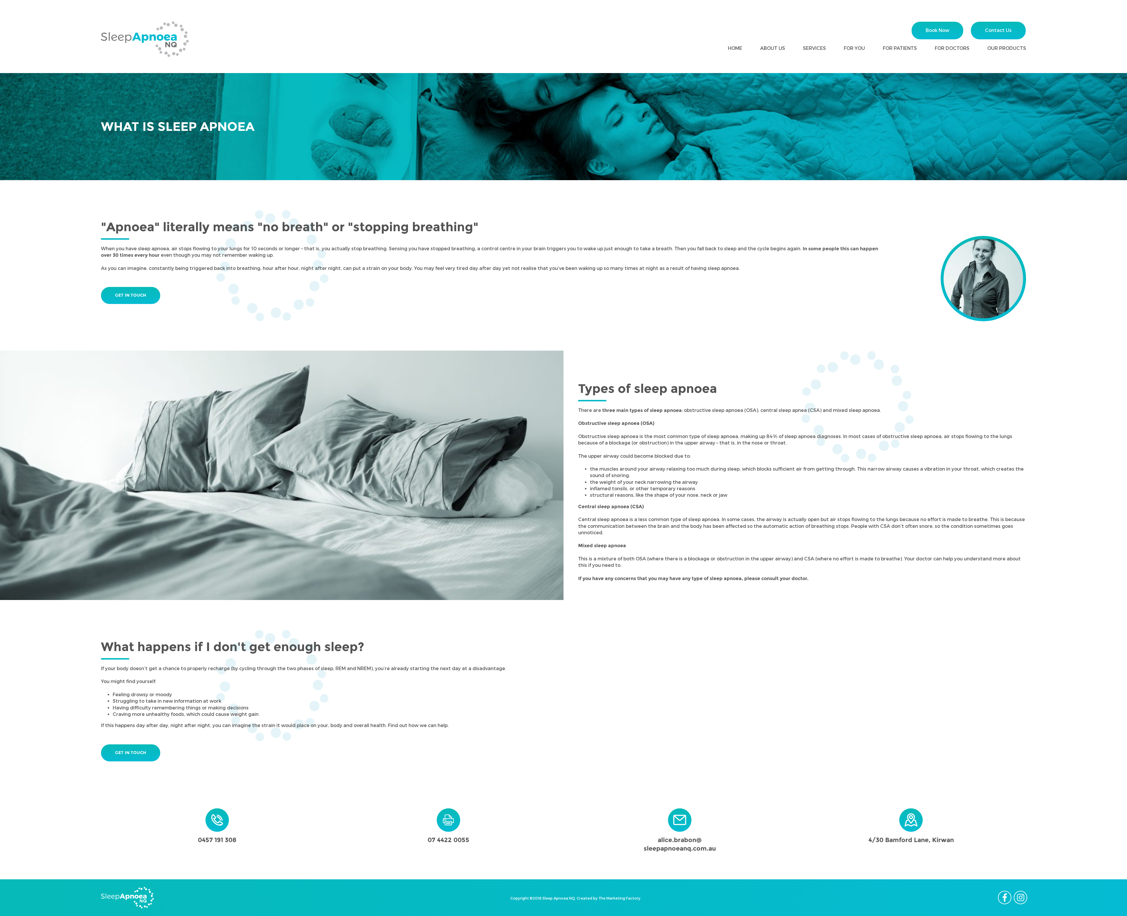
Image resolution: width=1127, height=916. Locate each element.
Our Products (1006, 48)
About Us (772, 48)
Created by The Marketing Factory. (609, 898)
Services (814, 48)
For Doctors (952, 48)
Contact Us (998, 30)
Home (735, 48)
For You (854, 48)
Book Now (937, 30)
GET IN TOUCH (130, 295)
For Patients (900, 48)
